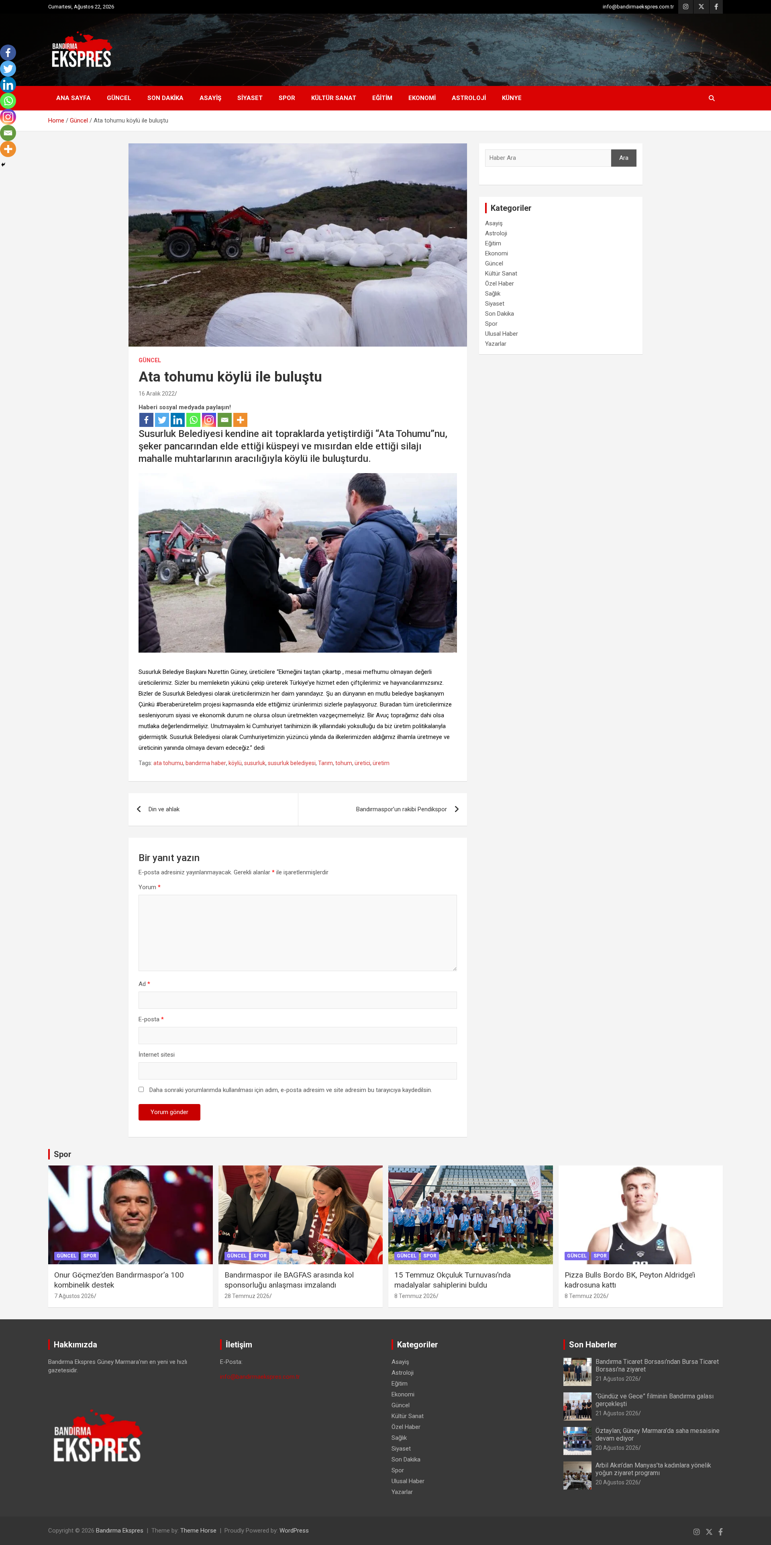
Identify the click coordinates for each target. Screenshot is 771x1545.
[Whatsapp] (193, 420)
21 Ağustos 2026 (617, 1379)
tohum (343, 763)
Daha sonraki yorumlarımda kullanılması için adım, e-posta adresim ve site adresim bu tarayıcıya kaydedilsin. (290, 1090)
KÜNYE (512, 98)
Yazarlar (495, 343)
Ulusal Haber (501, 333)
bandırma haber (206, 763)
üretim (381, 763)
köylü (235, 763)
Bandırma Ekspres (119, 1530)
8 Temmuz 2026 (415, 1296)
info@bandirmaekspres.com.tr (638, 7)
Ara (623, 157)
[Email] (225, 420)
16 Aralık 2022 (157, 393)
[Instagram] (209, 420)
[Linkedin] (178, 420)
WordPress (294, 1530)
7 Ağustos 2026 (74, 1296)
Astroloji (469, 98)
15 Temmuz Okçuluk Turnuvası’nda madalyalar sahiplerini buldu (452, 1280)
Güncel (119, 98)
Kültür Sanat (333, 98)
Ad (144, 984)
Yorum (150, 887)
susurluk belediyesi (292, 763)
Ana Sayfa (73, 98)
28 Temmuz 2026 (246, 1296)
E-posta (151, 1019)
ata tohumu (168, 763)
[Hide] (3, 164)
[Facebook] (146, 420)
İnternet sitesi (157, 1054)
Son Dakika (165, 98)
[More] (240, 420)
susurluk (254, 763)
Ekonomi (422, 98)
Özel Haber (499, 283)
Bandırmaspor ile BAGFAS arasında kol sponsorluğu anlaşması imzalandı (289, 1280)
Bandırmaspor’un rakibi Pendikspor (401, 809)
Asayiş (210, 98)
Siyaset (250, 98)
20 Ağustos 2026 (617, 1448)
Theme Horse (198, 1530)
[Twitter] (162, 420)
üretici (362, 763)
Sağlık (492, 293)
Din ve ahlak (164, 809)
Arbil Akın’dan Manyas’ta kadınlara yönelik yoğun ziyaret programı (653, 1469)
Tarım (325, 763)
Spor (287, 98)
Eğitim (382, 98)
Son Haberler (593, 1344)
